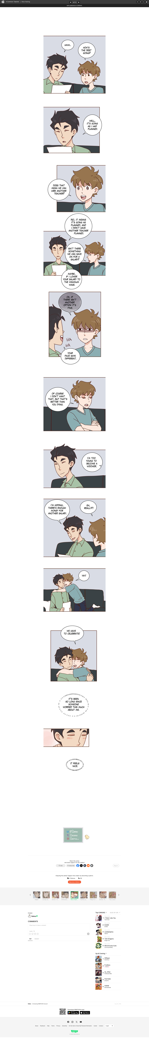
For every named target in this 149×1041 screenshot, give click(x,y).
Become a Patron (74, 882)
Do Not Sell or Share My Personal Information (80, 1025)
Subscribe (137, 2)
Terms (52, 1025)
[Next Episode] (78, 2)
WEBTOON (3, 2)
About (36, 1025)
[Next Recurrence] (118, 895)
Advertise (64, 1025)
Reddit (88, 865)
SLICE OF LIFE (114, 912)
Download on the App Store (85, 1012)
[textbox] (59, 926)
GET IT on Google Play (73, 1012)
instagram (72, 1022)
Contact (101, 1025)
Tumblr (84, 865)
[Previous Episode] (70, 2)
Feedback (42, 1025)
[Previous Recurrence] (30, 895)
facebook (68, 1022)
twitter (76, 1022)
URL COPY (146, 2)
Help (48, 1025)
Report (116, 865)
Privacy (58, 1025)
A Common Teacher (12, 1)
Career (95, 1025)
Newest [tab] (37, 939)
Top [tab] (30, 939)
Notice (29, 1003)
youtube (80, 1022)
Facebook (140, 2)
